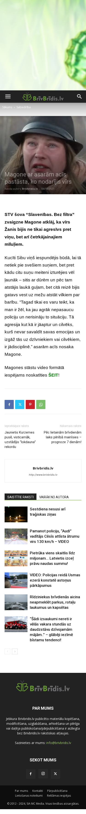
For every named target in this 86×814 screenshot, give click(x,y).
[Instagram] (43, 773)
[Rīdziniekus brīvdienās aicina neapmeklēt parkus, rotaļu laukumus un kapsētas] (16, 602)
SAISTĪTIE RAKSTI (20, 497)
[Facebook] (9, 404)
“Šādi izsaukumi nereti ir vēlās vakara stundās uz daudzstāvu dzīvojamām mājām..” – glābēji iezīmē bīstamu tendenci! (51, 629)
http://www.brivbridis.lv (43, 474)
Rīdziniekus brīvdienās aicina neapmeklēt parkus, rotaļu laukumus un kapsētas (55, 602)
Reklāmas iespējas (59, 796)
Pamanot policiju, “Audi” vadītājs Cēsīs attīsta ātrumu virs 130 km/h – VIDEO (54, 536)
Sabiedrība (24, 107)
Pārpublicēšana (57, 791)
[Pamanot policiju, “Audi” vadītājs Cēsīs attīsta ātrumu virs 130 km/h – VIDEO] (16, 536)
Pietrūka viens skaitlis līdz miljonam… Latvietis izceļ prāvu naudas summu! (52, 558)
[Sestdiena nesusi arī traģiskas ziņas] (16, 514)
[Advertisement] (43, 45)
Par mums (21, 791)
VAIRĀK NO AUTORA (54, 497)
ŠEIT (53, 375)
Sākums (7, 107)
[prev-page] (7, 651)
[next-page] (15, 651)
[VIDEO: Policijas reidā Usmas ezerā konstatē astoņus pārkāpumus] (16, 580)
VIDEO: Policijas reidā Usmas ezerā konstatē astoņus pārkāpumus (55, 580)
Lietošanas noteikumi (29, 796)
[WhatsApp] (40, 404)
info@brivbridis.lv (58, 743)
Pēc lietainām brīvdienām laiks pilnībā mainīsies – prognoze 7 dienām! (62, 437)
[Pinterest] (30, 404)
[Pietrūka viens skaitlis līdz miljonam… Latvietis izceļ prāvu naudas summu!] (16, 558)
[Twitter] (19, 404)
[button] (7, 96)
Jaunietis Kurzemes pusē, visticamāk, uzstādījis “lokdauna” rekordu (20, 439)
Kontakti (37, 791)
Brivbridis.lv (30, 188)
